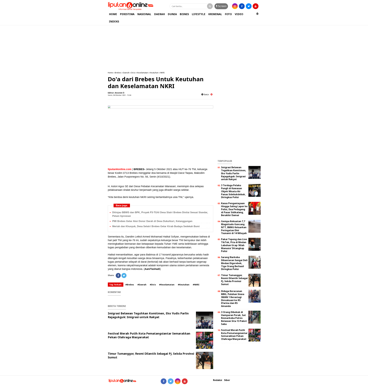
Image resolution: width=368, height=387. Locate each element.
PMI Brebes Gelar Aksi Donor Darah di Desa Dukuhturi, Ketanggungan (152, 221)
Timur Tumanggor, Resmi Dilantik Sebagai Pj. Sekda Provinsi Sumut (151, 355)
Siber (227, 380)
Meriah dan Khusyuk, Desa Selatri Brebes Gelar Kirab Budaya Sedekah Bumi (156, 226)
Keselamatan (142, 72)
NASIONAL (144, 14)
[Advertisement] (184, 48)
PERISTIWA (127, 14)
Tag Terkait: (115, 284)
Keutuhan (154, 72)
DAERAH (159, 14)
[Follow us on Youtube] (185, 381)
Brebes (118, 72)
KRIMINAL (215, 14)
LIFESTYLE (198, 14)
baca (206, 94)
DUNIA (172, 14)
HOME (113, 14)
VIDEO (239, 14)
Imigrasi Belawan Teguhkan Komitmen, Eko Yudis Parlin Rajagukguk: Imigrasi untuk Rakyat (148, 315)
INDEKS (114, 21)
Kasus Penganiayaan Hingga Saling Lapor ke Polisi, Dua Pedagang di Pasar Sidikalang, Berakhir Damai (234, 209)
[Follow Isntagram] (178, 381)
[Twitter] (123, 275)
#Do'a (153, 284)
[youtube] (255, 6)
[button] (257, 12)
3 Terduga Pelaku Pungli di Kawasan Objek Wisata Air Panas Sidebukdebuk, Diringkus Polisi (233, 191)
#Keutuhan (183, 284)
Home (110, 72)
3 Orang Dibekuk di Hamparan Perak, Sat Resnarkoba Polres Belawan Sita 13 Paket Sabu (234, 318)
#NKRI (196, 284)
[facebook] (242, 6)
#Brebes (129, 284)
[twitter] (249, 6)
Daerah (126, 72)
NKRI (162, 72)
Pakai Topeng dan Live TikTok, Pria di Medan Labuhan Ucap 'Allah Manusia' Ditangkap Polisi (234, 245)
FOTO (228, 14)
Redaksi (217, 380)
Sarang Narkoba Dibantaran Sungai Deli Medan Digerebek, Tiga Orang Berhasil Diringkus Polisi (234, 263)
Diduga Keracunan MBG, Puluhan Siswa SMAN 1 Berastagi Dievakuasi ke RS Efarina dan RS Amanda (232, 299)
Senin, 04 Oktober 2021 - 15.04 (119, 95)
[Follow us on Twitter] (171, 381)
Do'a (133, 72)
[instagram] (235, 6)
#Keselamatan (166, 284)
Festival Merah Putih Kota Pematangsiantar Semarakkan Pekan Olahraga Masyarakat (149, 335)
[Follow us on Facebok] (163, 381)
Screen (221, 6)
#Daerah (141, 284)
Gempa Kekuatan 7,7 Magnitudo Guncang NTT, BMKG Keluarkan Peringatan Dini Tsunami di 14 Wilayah (234, 227)
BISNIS (184, 14)
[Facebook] (118, 275)
